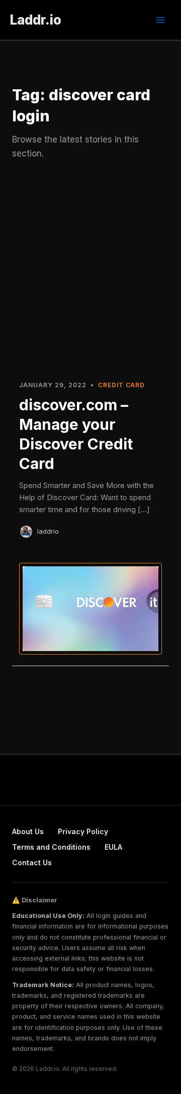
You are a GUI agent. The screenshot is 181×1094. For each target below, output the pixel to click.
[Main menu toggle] (160, 20)
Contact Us (32, 862)
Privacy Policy (83, 831)
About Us (28, 831)
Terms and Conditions (51, 847)
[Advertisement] (90, 275)
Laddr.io (35, 20)
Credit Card (121, 385)
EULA (113, 847)
